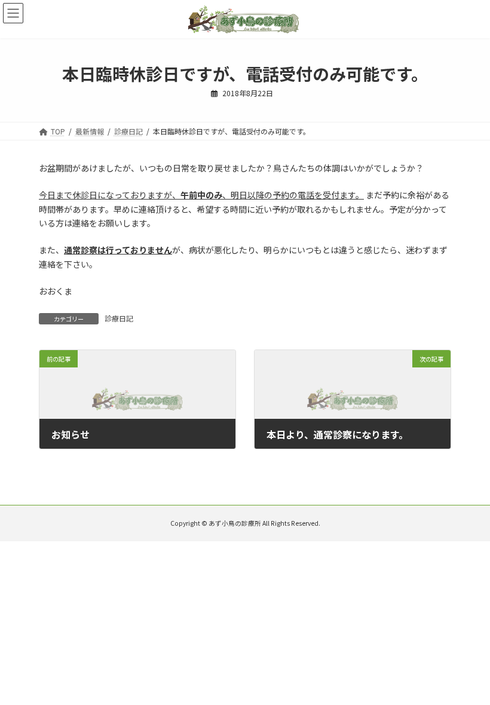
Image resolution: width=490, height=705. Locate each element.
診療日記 (119, 318)
